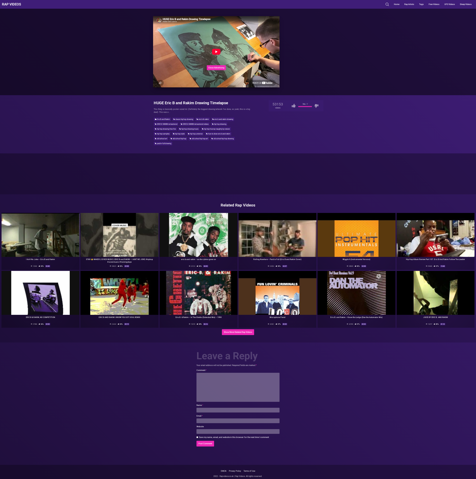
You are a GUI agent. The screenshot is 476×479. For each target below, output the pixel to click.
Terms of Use (249, 471)
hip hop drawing (220, 124)
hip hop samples (163, 134)
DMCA (223, 471)
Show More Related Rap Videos (238, 332)
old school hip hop (179, 139)
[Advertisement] (216, 48)
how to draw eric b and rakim (219, 134)
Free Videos (434, 4)
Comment (201, 370)
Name (199, 405)
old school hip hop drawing (223, 139)
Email (199, 416)
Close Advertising (216, 67)
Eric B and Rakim (163, 119)
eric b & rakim (203, 119)
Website (200, 426)
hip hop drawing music (190, 129)
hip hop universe (196, 134)
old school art (162, 139)
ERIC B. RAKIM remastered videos (195, 124)
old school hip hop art (199, 139)
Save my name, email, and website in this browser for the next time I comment (234, 437)
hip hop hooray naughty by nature (217, 129)
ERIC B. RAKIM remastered (167, 124)
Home (396, 4)
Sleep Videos (466, 4)
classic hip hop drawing (184, 119)
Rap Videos (11, 4)
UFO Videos (449, 4)
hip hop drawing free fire (166, 129)
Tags (421, 4)
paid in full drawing (164, 143)
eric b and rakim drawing (223, 119)
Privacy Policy (235, 471)
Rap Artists (409, 4)
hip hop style (180, 134)
